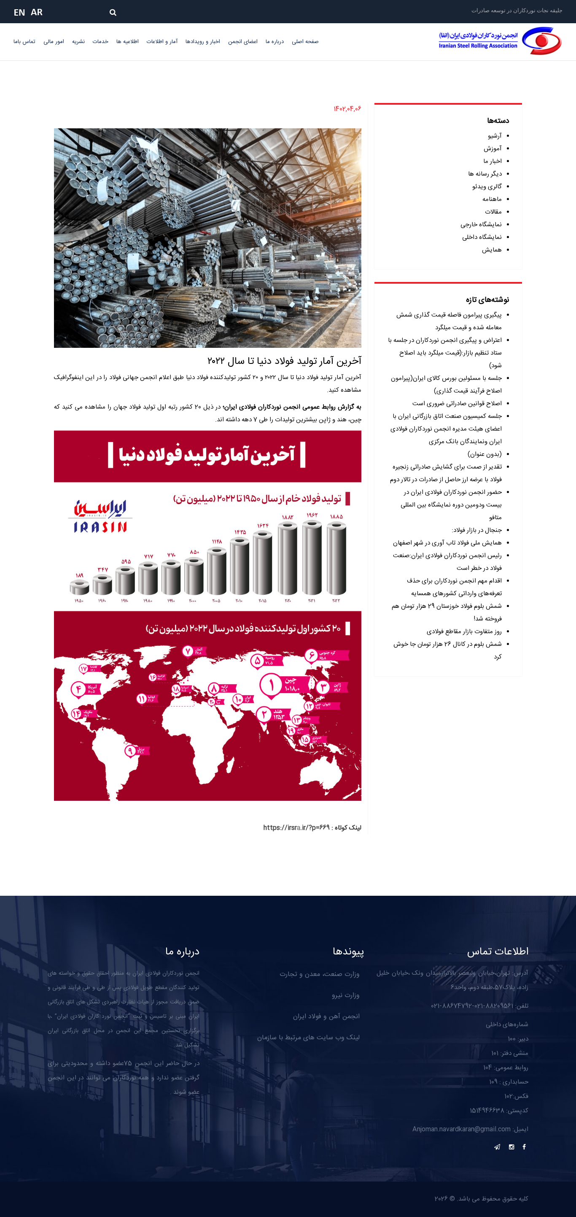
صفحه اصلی (305, 41)
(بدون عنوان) (485, 454)
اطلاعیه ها (127, 41)
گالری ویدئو (487, 187)
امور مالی (53, 41)
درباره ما (275, 41)
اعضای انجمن (243, 41)
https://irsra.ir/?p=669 (297, 828)
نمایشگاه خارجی (481, 225)
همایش (492, 250)
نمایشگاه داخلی (482, 237)
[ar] (38, 12)
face (524, 1147)
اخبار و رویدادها (203, 41)
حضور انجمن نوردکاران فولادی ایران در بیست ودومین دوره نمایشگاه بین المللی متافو (451, 505)
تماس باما (24, 41)
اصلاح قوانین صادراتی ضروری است (457, 403)
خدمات (100, 41)
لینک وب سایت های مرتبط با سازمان (308, 1038)
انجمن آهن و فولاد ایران (326, 1016)
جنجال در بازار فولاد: (477, 530)
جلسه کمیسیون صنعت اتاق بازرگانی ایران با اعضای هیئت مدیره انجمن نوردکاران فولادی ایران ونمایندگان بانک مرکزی (446, 429)
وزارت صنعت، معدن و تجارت (320, 974)
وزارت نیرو (346, 995)
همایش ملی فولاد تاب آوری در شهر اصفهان (447, 543)
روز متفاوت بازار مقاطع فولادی (464, 631)
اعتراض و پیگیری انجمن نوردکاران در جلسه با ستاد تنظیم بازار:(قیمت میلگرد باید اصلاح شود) (445, 353)
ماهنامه (492, 199)
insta (511, 1147)
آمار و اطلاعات (162, 41)
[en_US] (21, 12)
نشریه (78, 41)
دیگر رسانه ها (485, 174)
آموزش (493, 149)
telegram (497, 1147)
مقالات (493, 212)
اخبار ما (492, 161)
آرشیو (495, 136)
